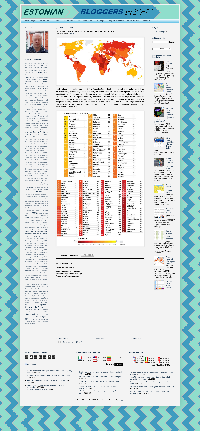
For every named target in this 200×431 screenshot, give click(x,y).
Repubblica (35, 270)
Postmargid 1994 (30, 241)
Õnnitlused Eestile (32, 218)
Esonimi (27, 125)
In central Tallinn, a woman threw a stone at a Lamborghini (48, 376)
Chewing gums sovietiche (34, 91)
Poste (27, 236)
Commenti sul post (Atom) (72, 342)
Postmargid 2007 (42, 254)
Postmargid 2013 (42, 261)
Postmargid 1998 (30, 245)
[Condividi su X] (87, 255)
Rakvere (45, 268)
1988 (38, 68)
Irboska (27, 178)
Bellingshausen (30, 86)
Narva (37, 210)
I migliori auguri (31, 173)
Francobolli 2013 (30, 162)
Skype (34, 282)
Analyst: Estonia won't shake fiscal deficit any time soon (47, 380)
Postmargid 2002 (30, 250)
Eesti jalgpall (36, 121)
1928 (34, 63)
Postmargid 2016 (30, 266)
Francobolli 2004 (42, 150)
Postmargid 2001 (42, 247)
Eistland (38, 123)
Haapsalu (40, 171)
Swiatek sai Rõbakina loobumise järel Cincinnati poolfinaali (152, 387)
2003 (31, 70)
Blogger (121, 400)
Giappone (36, 169)
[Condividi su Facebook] (89, 255)
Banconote (28, 84)
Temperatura (44, 300)
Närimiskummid (29, 210)
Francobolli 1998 (42, 144)
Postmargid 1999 (42, 245)
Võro (38, 321)
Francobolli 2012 (42, 160)
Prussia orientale (32, 268)
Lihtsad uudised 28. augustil (37, 390)
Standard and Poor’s (32, 286)
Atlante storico (36, 79)
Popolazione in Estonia (34, 232)
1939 (26, 65)
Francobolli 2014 (42, 162)
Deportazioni (29, 114)
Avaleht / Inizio (45, 21)
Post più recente (62, 338)
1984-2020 (28, 68)
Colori (27, 104)
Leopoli (45, 189)
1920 (30, 63)
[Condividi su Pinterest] (92, 255)
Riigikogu (35, 275)
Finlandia (39, 130)
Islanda (33, 178)
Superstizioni (43, 291)
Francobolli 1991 (30, 137)
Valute (46, 312)
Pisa (46, 229)
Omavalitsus (44, 215)
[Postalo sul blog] (84, 255)
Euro (36, 127)
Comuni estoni (35, 104)
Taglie (34, 296)
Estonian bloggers (29, 21)
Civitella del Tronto (35, 98)
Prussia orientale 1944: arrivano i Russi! (169, 188)
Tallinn (39, 296)
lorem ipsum (29, 198)
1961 (34, 65)
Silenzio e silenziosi (169, 63)
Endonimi (45, 123)
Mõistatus (28, 203)
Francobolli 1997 (30, 144)
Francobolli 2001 (30, 148)
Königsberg (29, 187)
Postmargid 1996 (30, 243)
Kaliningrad (44, 185)
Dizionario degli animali (33, 118)
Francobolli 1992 (42, 137)
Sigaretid (38, 279)
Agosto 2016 (148, 21)
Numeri (41, 213)
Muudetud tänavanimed (36, 208)
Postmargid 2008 (30, 257)
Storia (32, 289)
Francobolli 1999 (30, 146)
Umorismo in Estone (34, 307)
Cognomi (33, 100)
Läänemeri (44, 187)
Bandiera (45, 84)
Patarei (31, 227)
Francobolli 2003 (30, 150)
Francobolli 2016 (42, 164)
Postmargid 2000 (30, 247)
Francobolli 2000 (42, 146)
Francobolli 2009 (30, 157)
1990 (46, 68)
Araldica (28, 77)
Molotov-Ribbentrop (41, 203)
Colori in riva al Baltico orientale (169, 284)
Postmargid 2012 (30, 261)
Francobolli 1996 (42, 141)
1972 (38, 65)
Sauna (45, 277)
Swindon (35, 293)
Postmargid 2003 (42, 250)
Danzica (27, 109)
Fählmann (44, 127)
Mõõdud (36, 205)
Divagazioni (43, 116)
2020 (35, 70)
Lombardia (44, 196)
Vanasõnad (30, 314)
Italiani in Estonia (35, 180)
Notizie (72, 33)
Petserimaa (29, 229)
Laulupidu (28, 189)
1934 (42, 63)
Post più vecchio (137, 338)
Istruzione (40, 178)
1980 (42, 65)
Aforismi (38, 72)
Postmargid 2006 (30, 254)
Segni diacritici (30, 279)
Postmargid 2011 (42, 259)
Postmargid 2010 (30, 259)
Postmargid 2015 (42, 263)
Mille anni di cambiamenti (39, 201)
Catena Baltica (42, 88)
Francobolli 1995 (30, 141)
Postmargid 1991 (40, 236)
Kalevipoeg (28, 185)
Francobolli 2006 (42, 153)
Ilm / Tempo (100, 21)
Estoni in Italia (37, 125)
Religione (28, 270)
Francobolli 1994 (42, 139)
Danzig (34, 109)
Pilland (56, 21)
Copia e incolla (36, 107)
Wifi (34, 323)
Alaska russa (30, 75)
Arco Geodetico (38, 77)
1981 (46, 65)
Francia (45, 134)
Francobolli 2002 (42, 148)
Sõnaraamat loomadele (40, 284)
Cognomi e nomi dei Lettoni (39, 102)
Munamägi (44, 205)
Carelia (32, 88)
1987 (34, 68)
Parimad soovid (35, 225)
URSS (39, 310)
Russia (33, 277)
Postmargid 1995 (42, 241)
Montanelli (28, 205)
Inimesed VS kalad (40, 176)
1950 (30, 65)
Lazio (40, 189)
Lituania (39, 192)
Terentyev (28, 302)
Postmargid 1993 (42, 238)
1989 (42, 68)
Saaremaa (39, 277)
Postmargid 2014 (30, 263)
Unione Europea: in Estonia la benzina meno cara (170, 235)
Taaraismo (44, 293)
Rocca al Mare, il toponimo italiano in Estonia (169, 88)
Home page (100, 338)
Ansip (38, 75)
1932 (38, 63)
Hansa (46, 171)
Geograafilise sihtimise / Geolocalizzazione (124, 21)
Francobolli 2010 (42, 157)
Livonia (45, 192)
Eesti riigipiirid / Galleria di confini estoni (77, 21)
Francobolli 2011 (30, 160)
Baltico (45, 82)
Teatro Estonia (31, 300)
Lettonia (27, 192)
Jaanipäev (44, 183)
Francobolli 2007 (30, 155)
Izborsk (35, 183)
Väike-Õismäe (29, 312)
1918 (26, 63)
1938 (46, 63)
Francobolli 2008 (42, 155)
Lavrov (35, 189)
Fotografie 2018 (32, 134)
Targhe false (40, 298)
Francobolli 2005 (30, 153)
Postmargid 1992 (30, 238)
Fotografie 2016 (40, 132)
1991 (26, 70)
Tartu (46, 298)
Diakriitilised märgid (41, 114)
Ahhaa (45, 72)
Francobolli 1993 (30, 139)
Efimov (33, 123)
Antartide (45, 75)
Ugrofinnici (44, 305)
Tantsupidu (32, 298)
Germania (28, 169)
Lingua (33, 192)
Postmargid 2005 (42, 252)
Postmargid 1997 (42, 243)
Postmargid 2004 (30, 252)
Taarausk (28, 296)
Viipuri (32, 319)
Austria (37, 82)
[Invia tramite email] (82, 255)
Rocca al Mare (43, 275)
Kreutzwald (36, 187)
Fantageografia (30, 130)
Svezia (27, 293)
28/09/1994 (41, 70)
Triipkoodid (28, 305)
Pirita (38, 229)
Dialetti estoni (30, 116)
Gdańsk (45, 166)
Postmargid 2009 (42, 257)
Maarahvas (39, 198)
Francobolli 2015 (30, 164)
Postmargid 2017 (42, 266)
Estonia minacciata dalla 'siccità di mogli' (170, 260)
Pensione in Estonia (41, 227)
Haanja (34, 171)
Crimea (45, 107)
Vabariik (45, 309)
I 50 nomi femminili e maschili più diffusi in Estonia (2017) (170, 143)
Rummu (27, 277)
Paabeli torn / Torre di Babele (170, 211)
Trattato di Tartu (41, 302)
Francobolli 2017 (32, 166)
